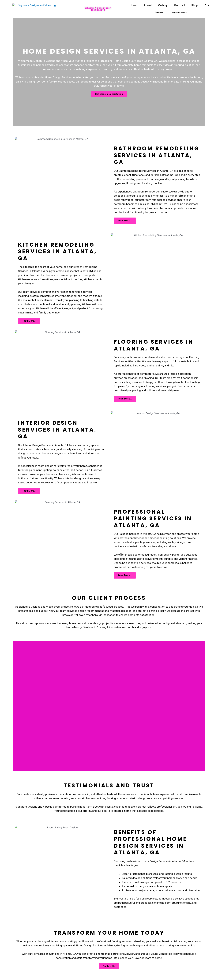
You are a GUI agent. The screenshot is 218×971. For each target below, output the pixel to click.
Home (133, 5)
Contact (179, 5)
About (148, 5)
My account (179, 12)
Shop (194, 5)
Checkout (159, 12)
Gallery (163, 5)
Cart (207, 5)
